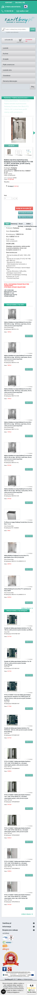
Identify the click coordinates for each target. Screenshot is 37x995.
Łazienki (5, 48)
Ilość (5, 195)
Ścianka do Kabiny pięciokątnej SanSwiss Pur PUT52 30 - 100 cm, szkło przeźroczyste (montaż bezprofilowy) (18, 729)
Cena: (6, 179)
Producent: (7, 168)
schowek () (9, 40)
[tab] (11, 145)
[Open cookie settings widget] (3, 991)
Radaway (7, 98)
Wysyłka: (6, 182)
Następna (30, 152)
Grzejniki (5, 59)
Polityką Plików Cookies (10, 987)
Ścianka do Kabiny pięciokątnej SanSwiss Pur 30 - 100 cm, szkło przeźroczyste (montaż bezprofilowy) (18, 663)
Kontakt (8, 2)
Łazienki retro (7, 70)
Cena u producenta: (8, 177)
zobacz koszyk (20, 42)
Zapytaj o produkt (26, 217)
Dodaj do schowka (26, 212)
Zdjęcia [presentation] (11, 145)
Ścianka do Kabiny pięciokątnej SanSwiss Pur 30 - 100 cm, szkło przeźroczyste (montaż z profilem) (18, 629)
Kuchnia (5, 53)
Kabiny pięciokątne (11, 101)
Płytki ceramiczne (8, 64)
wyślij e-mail (24, 11)
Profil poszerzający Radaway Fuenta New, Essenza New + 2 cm (18, 523)
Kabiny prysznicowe (19, 98)
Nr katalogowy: (8, 171)
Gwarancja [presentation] (14, 223)
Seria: (6, 169)
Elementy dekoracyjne (10, 81)
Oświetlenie (6, 76)
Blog (32, 87)
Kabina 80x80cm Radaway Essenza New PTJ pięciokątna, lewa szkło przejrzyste (16, 556)
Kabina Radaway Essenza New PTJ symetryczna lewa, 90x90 (17, 589)
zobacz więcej (26, 608)
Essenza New (24, 101)
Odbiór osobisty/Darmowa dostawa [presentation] (30, 226)
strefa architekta (13, 7)
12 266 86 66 (8, 11)
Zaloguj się (20, 2)
